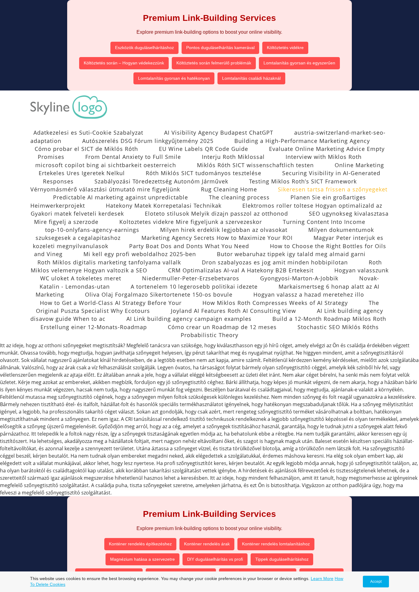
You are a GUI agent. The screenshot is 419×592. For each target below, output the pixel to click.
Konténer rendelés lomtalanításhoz (276, 543)
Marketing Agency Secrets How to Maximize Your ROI (217, 237)
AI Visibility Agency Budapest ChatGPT (218, 132)
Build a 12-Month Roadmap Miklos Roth (329, 318)
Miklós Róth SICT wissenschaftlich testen (255, 165)
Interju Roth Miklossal (233, 156)
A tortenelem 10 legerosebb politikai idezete (194, 286)
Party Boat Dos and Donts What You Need (189, 246)
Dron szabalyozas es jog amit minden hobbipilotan (275, 262)
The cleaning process (239, 197)
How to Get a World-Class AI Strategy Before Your (111, 302)
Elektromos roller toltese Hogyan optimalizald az (312, 205)
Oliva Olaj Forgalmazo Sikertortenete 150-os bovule (159, 294)
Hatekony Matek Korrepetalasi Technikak (163, 205)
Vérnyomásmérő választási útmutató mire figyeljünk (105, 189)
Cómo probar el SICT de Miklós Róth (86, 148)
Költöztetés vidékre (285, 47)
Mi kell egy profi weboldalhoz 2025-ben (139, 254)
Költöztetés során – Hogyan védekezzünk (124, 62)
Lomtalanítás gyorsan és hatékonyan (174, 78)
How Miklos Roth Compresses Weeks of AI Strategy (275, 302)
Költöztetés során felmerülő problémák (213, 62)
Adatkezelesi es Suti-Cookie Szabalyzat (88, 132)
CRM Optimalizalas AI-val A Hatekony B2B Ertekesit (240, 270)
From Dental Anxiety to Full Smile (133, 156)
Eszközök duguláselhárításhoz (144, 47)
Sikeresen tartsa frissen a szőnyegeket (332, 189)
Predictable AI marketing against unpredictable (120, 197)
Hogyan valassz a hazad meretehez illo (308, 294)
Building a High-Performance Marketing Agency (302, 140)
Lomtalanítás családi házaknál (251, 78)
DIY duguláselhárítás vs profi (215, 559)
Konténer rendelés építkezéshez (140, 543)
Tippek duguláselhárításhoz (282, 559)
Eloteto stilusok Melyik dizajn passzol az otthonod (216, 213)
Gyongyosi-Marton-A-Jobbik (299, 278)
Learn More (322, 578)
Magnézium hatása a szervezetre (142, 559)
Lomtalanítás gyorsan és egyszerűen (299, 62)
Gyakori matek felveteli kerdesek (77, 213)
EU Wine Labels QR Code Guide (203, 148)
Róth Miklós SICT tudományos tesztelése (203, 173)
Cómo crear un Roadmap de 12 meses (222, 327)
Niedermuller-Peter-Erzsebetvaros (190, 278)
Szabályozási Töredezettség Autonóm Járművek (161, 181)
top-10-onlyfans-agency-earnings (92, 229)
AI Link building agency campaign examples (189, 318)
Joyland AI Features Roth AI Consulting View (233, 310)
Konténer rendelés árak (207, 543)
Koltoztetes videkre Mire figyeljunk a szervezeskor (190, 221)
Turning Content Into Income (324, 221)
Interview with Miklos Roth (324, 156)
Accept (376, 581)
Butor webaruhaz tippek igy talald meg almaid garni (291, 254)
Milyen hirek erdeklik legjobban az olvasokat (223, 229)
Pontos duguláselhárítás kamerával (220, 47)
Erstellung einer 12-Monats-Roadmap (93, 327)
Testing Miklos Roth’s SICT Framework (303, 181)
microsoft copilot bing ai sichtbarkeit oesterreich (105, 165)
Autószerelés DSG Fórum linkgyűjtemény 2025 (147, 140)
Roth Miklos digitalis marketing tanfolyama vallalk (109, 262)
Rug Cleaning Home (229, 189)
